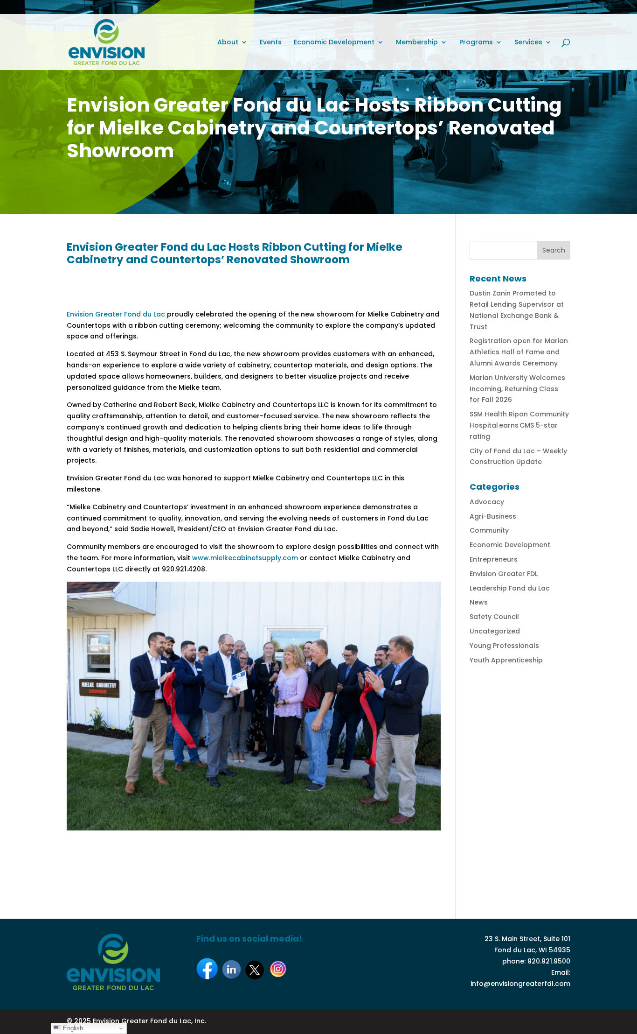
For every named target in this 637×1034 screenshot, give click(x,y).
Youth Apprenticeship (506, 660)
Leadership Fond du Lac (510, 588)
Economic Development (334, 43)
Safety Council (494, 616)
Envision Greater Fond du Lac (116, 314)
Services (528, 43)
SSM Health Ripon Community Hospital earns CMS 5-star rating (519, 425)
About (227, 43)
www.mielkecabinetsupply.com (245, 558)
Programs (476, 43)
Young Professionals (504, 645)
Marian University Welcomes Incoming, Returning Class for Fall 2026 (517, 389)
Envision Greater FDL (504, 573)
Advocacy (487, 501)
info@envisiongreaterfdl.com (520, 983)
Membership (417, 43)
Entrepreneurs (494, 559)
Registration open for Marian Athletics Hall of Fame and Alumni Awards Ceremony (519, 352)
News (479, 602)
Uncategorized (495, 631)
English (72, 1028)
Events (271, 43)
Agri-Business (493, 516)
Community (489, 530)
